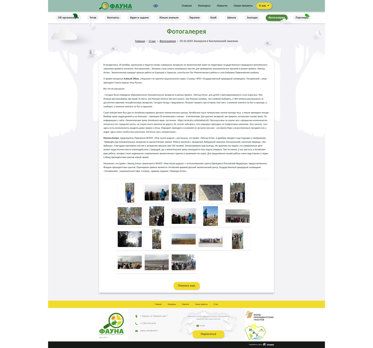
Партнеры (302, 17)
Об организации (68, 17)
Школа (231, 17)
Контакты (113, 17)
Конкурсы (204, 5)
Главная (187, 5)
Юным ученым (169, 17)
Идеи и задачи (139, 17)
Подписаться (208, 334)
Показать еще (186, 285)
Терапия (194, 17)
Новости (222, 5)
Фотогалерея (276, 17)
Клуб (213, 17)
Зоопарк (252, 17)
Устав (93, 17)
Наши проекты (243, 5)
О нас (262, 5)
